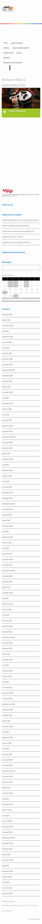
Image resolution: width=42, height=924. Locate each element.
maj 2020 (5, 732)
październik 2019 (8, 771)
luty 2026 (5, 348)
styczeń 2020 (7, 754)
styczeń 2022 (7, 620)
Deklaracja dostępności (12, 63)
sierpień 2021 (7, 648)
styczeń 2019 (7, 821)
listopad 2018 (7, 832)
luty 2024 (5, 481)
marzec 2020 (7, 743)
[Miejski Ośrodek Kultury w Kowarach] (8, 13)
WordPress (9, 911)
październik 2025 (8, 370)
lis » (3, 301)
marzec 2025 (7, 409)
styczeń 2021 (7, 687)
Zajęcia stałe (8, 53)
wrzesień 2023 (7, 509)
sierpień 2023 (7, 515)
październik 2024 (8, 437)
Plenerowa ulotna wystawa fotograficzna (18, 231)
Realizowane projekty (21, 48)
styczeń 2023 (7, 554)
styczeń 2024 (7, 487)
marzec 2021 (7, 676)
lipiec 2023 (6, 520)
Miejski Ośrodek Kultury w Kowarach (18, 905)
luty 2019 (5, 815)
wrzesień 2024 (7, 442)
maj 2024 (5, 465)
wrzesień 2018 (7, 843)
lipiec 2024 (6, 453)
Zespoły (6, 48)
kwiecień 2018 (7, 871)
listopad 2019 (7, 765)
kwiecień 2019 (7, 804)
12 (26, 286)
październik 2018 (8, 838)
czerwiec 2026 (7, 325)
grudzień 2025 (7, 359)
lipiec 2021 (6, 654)
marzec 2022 (7, 609)
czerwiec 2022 (7, 593)
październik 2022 (8, 570)
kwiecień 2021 (7, 671)
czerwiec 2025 (7, 392)
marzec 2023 (7, 542)
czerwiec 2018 (7, 860)
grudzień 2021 (7, 626)
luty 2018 (5, 882)
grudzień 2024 (7, 426)
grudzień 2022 (7, 559)
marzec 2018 (7, 877)
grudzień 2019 (7, 760)
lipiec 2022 (6, 587)
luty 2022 (5, 615)
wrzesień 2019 (7, 776)
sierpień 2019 (7, 782)
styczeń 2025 (7, 420)
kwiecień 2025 (7, 403)
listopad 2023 (7, 498)
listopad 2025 (7, 364)
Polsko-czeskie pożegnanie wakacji (15, 225)
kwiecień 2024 (7, 470)
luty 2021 (5, 682)
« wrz (3, 298)
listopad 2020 (7, 698)
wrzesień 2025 (7, 375)
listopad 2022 (7, 565)
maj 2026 (5, 331)
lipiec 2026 (6, 320)
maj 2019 (5, 799)
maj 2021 (5, 665)
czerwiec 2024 (7, 459)
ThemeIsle (37, 919)
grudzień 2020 (7, 693)
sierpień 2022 (7, 581)
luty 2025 (5, 414)
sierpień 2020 (7, 715)
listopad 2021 (7, 632)
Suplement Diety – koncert (12, 237)
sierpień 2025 (7, 381)
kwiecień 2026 (7, 336)
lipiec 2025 (6, 387)
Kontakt (6, 58)
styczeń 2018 (7, 888)
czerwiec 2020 (7, 726)
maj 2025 (5, 398)
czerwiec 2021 (7, 659)
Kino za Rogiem (16, 43)
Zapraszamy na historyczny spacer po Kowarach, (20, 220)
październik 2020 (8, 704)
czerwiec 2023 (7, 526)
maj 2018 (5, 865)
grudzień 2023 (7, 492)
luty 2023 (5, 548)
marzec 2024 (7, 476)
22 (5, 292)
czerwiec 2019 (7, 793)
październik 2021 (8, 637)
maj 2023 (5, 531)
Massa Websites (11, 901)
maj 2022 (5, 598)
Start (5, 43)
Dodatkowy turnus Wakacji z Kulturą (16, 242)
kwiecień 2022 (7, 604)
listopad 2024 (7, 431)
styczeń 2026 (7, 353)
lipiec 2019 (6, 787)
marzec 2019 (7, 810)
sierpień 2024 (7, 448)
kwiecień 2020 (7, 737)
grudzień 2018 (7, 826)
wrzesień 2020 (7, 710)
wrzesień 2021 (7, 643)
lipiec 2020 (6, 721)
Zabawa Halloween (17, 111)
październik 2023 (8, 504)
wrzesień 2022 (7, 576)
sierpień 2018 (7, 849)
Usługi (19, 53)
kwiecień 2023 (7, 537)
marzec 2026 (7, 342)
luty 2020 (5, 748)
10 (15, 286)
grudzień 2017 (7, 893)
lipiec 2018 (6, 854)
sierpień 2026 (7, 314)
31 (15, 296)
